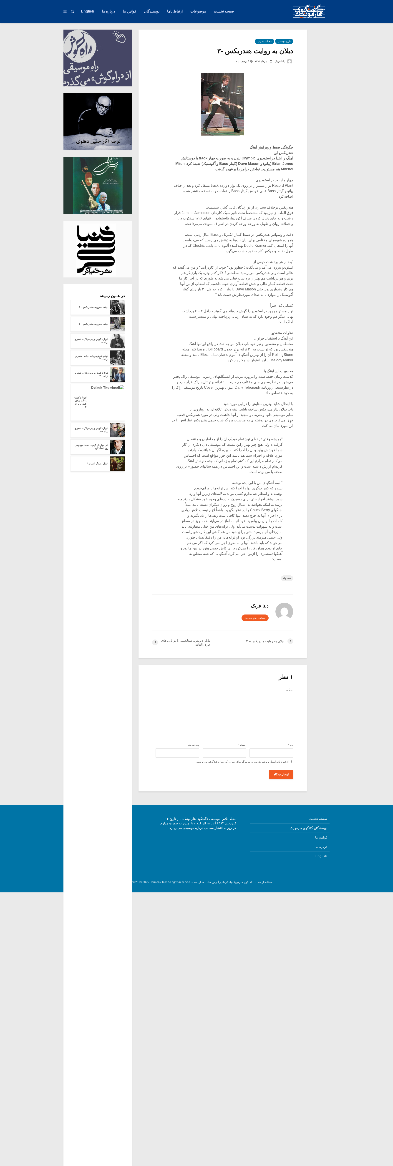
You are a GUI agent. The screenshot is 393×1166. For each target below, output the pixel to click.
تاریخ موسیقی (284, 41)
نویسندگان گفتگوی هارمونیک (308, 828)
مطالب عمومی (264, 41)
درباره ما (108, 11)
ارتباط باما (175, 11)
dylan (287, 578)
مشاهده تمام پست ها (255, 618)
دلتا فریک (280, 61)
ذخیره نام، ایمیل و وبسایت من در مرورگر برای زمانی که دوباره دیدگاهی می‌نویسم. (242, 761)
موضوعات (198, 11)
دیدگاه (289, 690)
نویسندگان (151, 11)
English (87, 11)
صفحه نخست (224, 11)
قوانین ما (129, 11)
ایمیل (242, 744)
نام (290, 744)
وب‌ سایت (193, 744)
